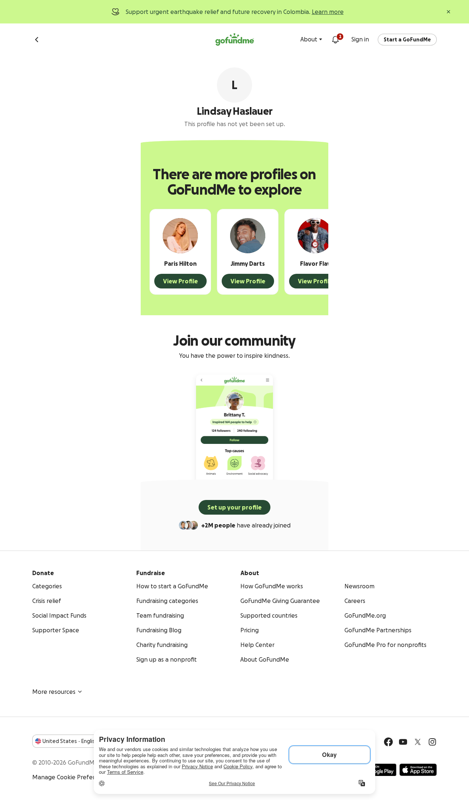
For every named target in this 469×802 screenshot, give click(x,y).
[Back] (36, 39)
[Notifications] (335, 39)
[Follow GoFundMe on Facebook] (388, 742)
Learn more (328, 11)
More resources (53, 691)
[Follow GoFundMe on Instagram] (432, 742)
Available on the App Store (418, 770)
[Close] (448, 12)
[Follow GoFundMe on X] (417, 742)
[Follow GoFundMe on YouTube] (403, 742)
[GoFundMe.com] (234, 39)
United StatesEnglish (70, 741)
